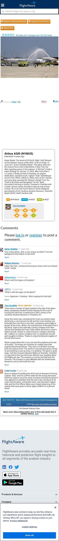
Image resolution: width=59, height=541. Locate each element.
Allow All (29, 535)
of (28, 200)
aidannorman (10, 277)
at (43, 200)
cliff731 (8, 289)
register (35, 235)
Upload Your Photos (40, 21)
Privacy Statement (19, 521)
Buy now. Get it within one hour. (44, 404)
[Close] (55, 507)
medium (6, 102)
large (14, 102)
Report (7, 257)
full (19, 102)
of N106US (13, 200)
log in (20, 235)
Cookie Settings (29, 527)
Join (36, 414)
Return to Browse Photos (15, 21)
